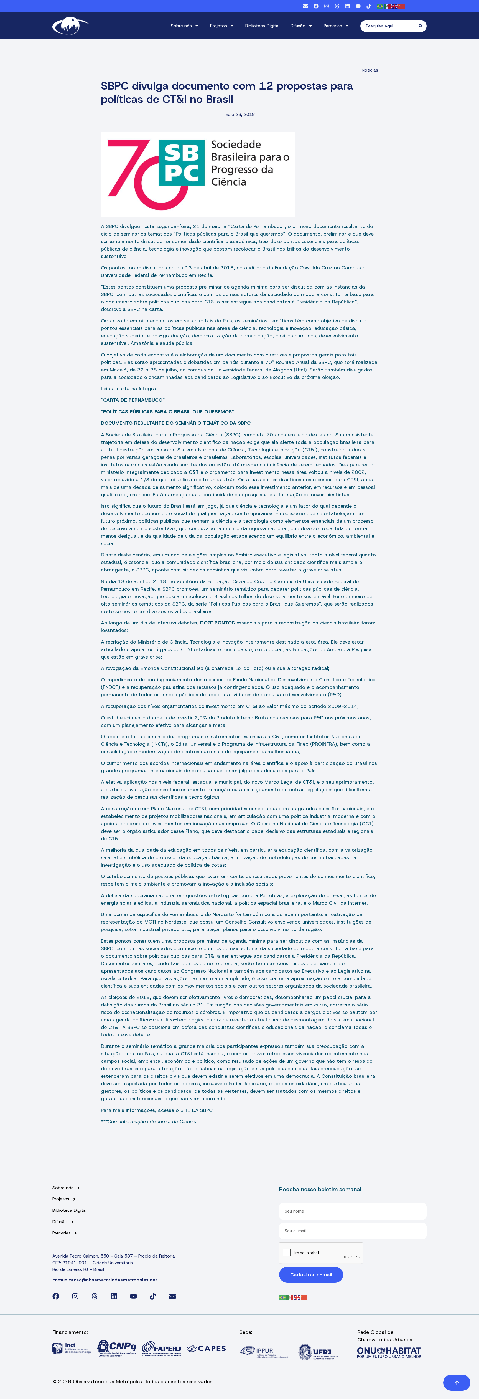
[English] (394, 6)
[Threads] (337, 6)
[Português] (380, 6)
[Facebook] (316, 6)
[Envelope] (305, 6)
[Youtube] (358, 6)
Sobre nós (181, 26)
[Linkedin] (347, 6)
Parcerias (333, 26)
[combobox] (389, 26)
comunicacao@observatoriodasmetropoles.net (104, 1280)
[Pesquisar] (423, 26)
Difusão (298, 26)
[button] (456, 1383)
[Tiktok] (368, 6)
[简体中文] (402, 6)
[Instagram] (326, 6)
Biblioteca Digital (262, 26)
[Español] (387, 6)
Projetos (218, 26)
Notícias (370, 70)
